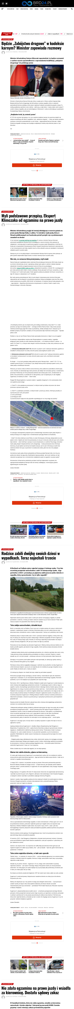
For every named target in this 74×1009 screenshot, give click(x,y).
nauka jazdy (52, 473)
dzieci (26, 907)
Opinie (31, 9)
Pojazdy (55, 9)
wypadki (52, 907)
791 (25, 34)
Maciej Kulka (44, 473)
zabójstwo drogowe (16, 135)
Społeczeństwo (10, 9)
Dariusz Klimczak (25, 473)
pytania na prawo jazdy (30, 474)
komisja (34, 473)
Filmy (17, 9)
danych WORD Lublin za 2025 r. (25, 268)
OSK (58, 473)
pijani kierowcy (33, 907)
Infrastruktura (24, 9)
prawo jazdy (14, 474)
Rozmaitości (48, 9)
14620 (45, 34)
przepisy (21, 474)
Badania (36, 9)
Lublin (38, 473)
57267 (66, 34)
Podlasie (41, 907)
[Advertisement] (37, 21)
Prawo (41, 9)
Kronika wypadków (63, 9)
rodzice (46, 907)
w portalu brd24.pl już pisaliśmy (28, 240)
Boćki (22, 907)
